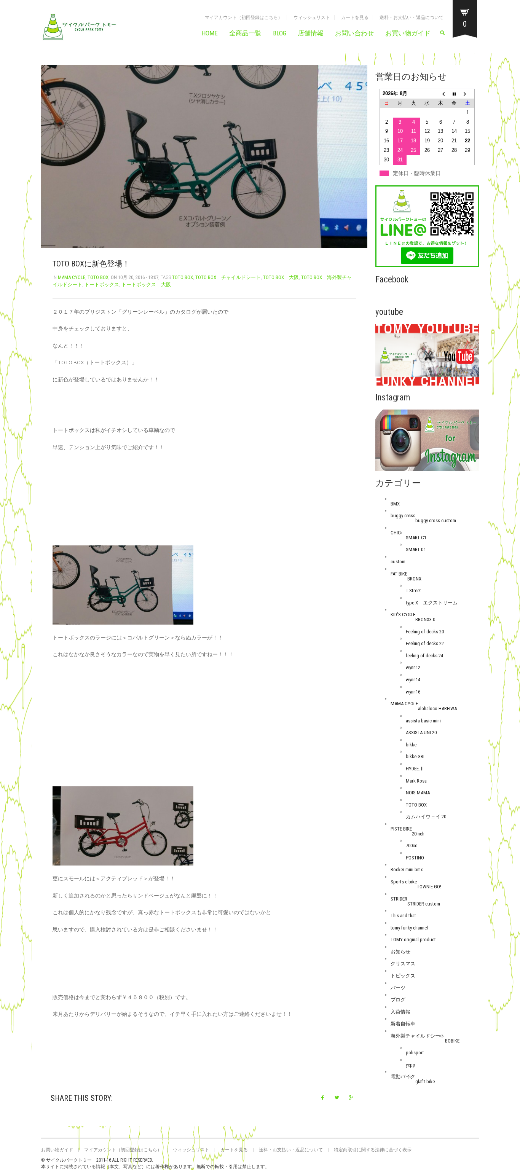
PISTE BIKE (401, 829)
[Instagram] (427, 440)
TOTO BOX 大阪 (281, 277)
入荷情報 (400, 1012)
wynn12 (413, 667)
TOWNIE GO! (429, 886)
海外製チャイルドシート (418, 1036)
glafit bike (425, 1081)
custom (398, 561)
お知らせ (400, 952)
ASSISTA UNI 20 (421, 732)
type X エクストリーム (432, 603)
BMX (395, 504)
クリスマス (403, 963)
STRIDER (399, 899)
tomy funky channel (409, 928)
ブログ (398, 1000)
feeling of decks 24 (424, 655)
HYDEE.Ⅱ (415, 768)
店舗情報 (311, 33)
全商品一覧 (245, 33)
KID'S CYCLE (403, 614)
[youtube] (427, 354)
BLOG (279, 33)
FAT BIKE (399, 574)
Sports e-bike (404, 882)
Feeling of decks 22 (425, 643)
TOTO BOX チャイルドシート (228, 277)
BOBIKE (452, 1041)
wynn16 (413, 692)
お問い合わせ (354, 33)
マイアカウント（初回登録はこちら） (243, 17)
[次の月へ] (468, 94)
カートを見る (354, 17)
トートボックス (102, 284)
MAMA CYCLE (71, 277)
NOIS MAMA (418, 792)
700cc (411, 845)
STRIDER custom (423, 904)
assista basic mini (423, 721)
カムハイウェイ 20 (426, 816)
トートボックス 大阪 (146, 284)
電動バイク (403, 1076)
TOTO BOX (98, 277)
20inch (418, 834)
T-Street (413, 590)
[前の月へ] (441, 94)
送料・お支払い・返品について (411, 17)
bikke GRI (415, 756)
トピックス (403, 976)
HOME (209, 33)
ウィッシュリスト (311, 17)
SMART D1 (416, 549)
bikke (411, 745)
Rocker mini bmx (407, 869)
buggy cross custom (435, 520)
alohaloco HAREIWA (437, 708)
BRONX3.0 (425, 619)
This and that (403, 915)
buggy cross (403, 515)
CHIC (396, 533)
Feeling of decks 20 (425, 631)
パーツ (398, 988)
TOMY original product (413, 939)
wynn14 (413, 679)
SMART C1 (416, 537)
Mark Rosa (416, 781)
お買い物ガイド (408, 33)
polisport (415, 1052)
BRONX (414, 579)
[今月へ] (454, 94)
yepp (410, 1065)
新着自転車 (403, 1024)
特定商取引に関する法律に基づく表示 (373, 1149)
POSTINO (415, 858)
